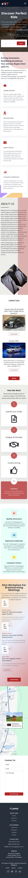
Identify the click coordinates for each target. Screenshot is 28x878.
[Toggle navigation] (25, 3)
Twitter (14, 835)
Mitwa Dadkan (7, 610)
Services (14, 820)
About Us (14, 818)
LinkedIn (14, 832)
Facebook (14, 827)
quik (14, 865)
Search (21, 43)
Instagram (14, 830)
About (13, 868)
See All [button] (14, 378)
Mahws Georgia (8, 633)
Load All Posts (14, 679)
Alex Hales (6, 656)
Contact (20, 868)
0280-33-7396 (14, 842)
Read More (7, 670)
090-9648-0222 (14, 844)
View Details (14, 334)
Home (14, 815)
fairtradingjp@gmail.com (14, 847)
